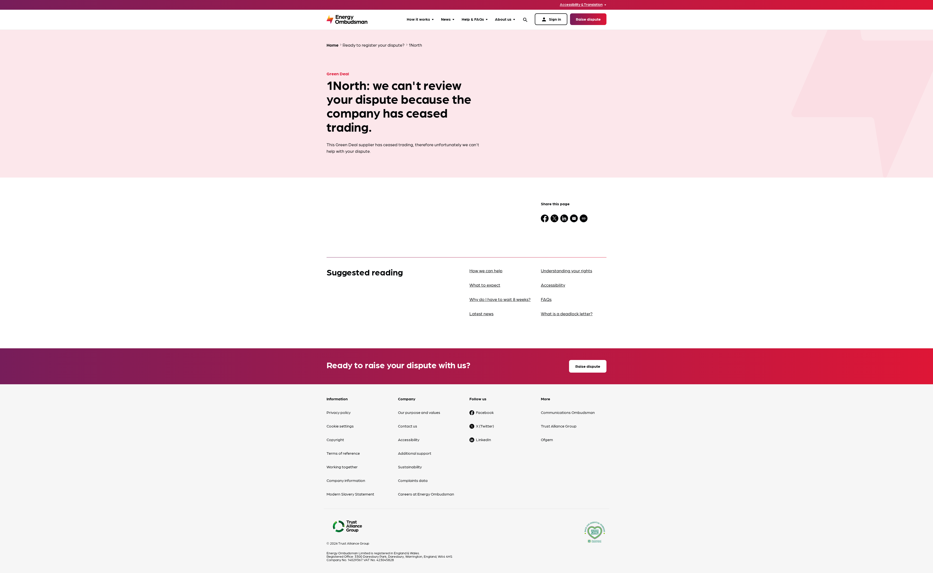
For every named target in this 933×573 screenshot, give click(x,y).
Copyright (335, 439)
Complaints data (413, 480)
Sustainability (410, 466)
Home (332, 45)
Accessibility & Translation (581, 4)
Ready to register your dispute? (374, 45)
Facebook (485, 412)
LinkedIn (483, 439)
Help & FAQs (473, 19)
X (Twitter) (485, 425)
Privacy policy (339, 412)
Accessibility (553, 285)
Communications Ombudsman (568, 412)
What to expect (484, 285)
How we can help (485, 270)
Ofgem (547, 439)
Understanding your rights (566, 270)
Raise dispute (588, 19)
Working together (342, 466)
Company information (346, 480)
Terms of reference (343, 453)
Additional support (414, 453)
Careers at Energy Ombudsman (426, 493)
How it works (418, 19)
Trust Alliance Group (559, 425)
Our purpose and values (419, 412)
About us (503, 19)
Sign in (551, 19)
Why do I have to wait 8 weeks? (500, 299)
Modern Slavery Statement (350, 493)
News (446, 19)
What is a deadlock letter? (567, 313)
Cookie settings (340, 425)
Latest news (481, 313)
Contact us (407, 425)
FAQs (546, 299)
